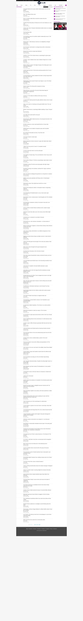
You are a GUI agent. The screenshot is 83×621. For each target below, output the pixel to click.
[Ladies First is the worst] (19, 377)
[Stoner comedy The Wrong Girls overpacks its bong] (19, 87)
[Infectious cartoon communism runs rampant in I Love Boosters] (19, 420)
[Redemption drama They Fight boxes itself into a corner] (19, 184)
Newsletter (60, 5)
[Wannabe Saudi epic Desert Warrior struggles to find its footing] (19, 495)
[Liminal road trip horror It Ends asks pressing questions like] (19, 72)
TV (30, 5)
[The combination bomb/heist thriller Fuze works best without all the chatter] (19, 500)
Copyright (47, 528)
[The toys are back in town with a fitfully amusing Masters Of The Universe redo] (19, 344)
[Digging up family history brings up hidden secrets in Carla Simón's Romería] (19, 238)
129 (37, 524)
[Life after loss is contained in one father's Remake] (19, 218)
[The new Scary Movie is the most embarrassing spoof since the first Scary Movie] (19, 334)
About (27, 528)
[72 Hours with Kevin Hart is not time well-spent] (19, 151)
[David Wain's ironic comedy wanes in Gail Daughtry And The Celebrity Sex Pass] (19, 199)
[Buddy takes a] (19, 43)
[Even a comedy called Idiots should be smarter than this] (19, 19)
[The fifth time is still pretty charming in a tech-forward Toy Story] (19, 287)
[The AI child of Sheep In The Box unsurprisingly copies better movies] (19, 161)
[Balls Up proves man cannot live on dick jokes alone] (19, 520)
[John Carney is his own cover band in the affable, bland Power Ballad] (19, 348)
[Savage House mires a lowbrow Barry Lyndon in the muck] (19, 338)
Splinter (26, 0)
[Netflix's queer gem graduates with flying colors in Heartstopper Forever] (19, 180)
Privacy (51, 528)
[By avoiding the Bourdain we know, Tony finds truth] (19, 133)
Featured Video (57, 21)
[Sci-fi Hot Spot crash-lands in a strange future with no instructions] (19, 48)
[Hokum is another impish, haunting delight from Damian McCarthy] (19, 471)
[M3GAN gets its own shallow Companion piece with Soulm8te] (19, 129)
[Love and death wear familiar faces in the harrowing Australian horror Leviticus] (19, 262)
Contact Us (55, 528)
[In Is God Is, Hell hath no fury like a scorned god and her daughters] (19, 440)
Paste (17, 0)
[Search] (17, 5)
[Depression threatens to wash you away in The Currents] (19, 311)
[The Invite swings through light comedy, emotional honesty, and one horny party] (19, 257)
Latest (21, 5)
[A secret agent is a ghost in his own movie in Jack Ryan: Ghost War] (19, 406)
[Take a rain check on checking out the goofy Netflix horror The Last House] (19, 106)
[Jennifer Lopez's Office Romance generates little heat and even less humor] (19, 325)
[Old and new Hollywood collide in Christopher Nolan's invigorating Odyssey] (19, 189)
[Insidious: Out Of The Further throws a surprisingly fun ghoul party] (19, 56)
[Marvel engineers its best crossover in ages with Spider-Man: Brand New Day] (19, 143)
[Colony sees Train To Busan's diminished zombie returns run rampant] (19, 29)
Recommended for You (58, 6)
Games (44, 5)
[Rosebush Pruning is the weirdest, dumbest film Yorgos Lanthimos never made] (19, 170)
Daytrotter (29, 0)
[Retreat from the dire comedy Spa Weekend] (19, 52)
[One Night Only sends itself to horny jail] (19, 115)
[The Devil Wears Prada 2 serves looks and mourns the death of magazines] (19, 481)
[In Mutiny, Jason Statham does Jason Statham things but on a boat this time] (19, 61)
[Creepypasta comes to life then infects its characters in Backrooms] (19, 372)
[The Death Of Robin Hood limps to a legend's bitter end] (19, 296)
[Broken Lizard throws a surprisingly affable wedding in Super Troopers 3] (19, 111)
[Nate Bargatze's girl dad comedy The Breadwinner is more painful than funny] (19, 368)
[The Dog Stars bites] (19, 33)
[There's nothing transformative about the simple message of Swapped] (19, 466)
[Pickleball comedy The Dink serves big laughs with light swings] (19, 165)
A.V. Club (20, 0)
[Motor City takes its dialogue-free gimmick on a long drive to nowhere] (19, 174)
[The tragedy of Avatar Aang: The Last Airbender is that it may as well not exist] (19, 156)
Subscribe (50, 5)
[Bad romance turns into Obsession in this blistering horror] (19, 444)
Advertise (34, 528)
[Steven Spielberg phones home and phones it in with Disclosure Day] (19, 319)
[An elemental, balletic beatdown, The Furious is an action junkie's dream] (19, 307)
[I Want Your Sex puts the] (19, 147)
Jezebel (23, 0)
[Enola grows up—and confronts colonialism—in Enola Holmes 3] (19, 222)
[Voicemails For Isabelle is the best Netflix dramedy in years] (19, 267)
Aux (55, 5)
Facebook (43, 528)
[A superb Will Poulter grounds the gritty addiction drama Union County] (19, 101)
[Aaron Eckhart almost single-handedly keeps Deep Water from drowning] (19, 476)
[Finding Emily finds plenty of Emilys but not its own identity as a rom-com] (19, 24)
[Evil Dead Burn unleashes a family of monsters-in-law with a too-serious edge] (19, 204)
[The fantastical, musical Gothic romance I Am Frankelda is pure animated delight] (19, 301)
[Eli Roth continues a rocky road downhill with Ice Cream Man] (19, 125)
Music (39, 5)
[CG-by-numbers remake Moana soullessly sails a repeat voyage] (19, 208)
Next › (40, 524)
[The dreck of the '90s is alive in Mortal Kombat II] (19, 462)
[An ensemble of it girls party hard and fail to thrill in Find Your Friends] (19, 315)
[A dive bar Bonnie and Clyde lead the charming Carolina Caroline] (19, 329)
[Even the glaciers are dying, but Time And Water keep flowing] (19, 357)
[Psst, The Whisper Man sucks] (19, 15)
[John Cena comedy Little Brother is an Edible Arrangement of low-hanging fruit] (19, 232)
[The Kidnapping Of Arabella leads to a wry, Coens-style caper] (19, 194)
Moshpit (32, 0)
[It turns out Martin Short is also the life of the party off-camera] (19, 448)
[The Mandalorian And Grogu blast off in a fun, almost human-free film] (19, 410)
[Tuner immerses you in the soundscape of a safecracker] (19, 402)
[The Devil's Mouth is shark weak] (19, 138)
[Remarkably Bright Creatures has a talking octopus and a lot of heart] (19, 458)
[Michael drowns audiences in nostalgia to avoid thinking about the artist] (19, 505)
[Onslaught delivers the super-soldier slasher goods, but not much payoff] (19, 10)
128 (35, 524)
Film (34, 5)
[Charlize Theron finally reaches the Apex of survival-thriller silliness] (19, 491)
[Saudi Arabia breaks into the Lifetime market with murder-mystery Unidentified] (19, 292)
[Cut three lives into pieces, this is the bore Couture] (19, 252)
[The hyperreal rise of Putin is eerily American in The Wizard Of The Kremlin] (19, 436)
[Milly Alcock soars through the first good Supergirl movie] (19, 248)
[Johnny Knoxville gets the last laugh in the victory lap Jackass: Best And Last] (19, 243)
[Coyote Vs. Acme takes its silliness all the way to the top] (19, 96)
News (26, 5)
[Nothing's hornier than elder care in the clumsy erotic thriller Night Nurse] (19, 213)
